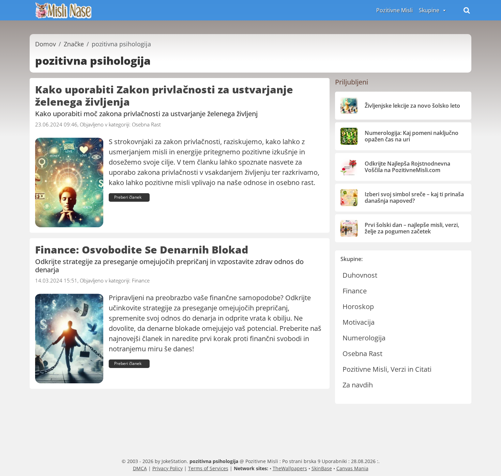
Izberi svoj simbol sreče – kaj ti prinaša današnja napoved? (414, 197)
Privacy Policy (167, 468)
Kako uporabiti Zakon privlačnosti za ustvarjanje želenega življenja (164, 95)
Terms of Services (208, 468)
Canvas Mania (352, 468)
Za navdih (358, 384)
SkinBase (322, 468)
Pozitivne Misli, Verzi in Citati (387, 369)
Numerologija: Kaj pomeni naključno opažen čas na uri (411, 136)
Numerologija (364, 337)
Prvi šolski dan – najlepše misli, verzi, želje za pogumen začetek (412, 228)
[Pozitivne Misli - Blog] (63, 9)
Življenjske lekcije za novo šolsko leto (412, 105)
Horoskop (358, 306)
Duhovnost (360, 275)
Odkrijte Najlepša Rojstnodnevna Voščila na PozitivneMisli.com (407, 167)
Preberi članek (127, 197)
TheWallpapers (290, 468)
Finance (141, 280)
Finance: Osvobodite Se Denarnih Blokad (141, 250)
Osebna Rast (146, 124)
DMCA (140, 468)
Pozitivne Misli (394, 10)
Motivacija (359, 322)
